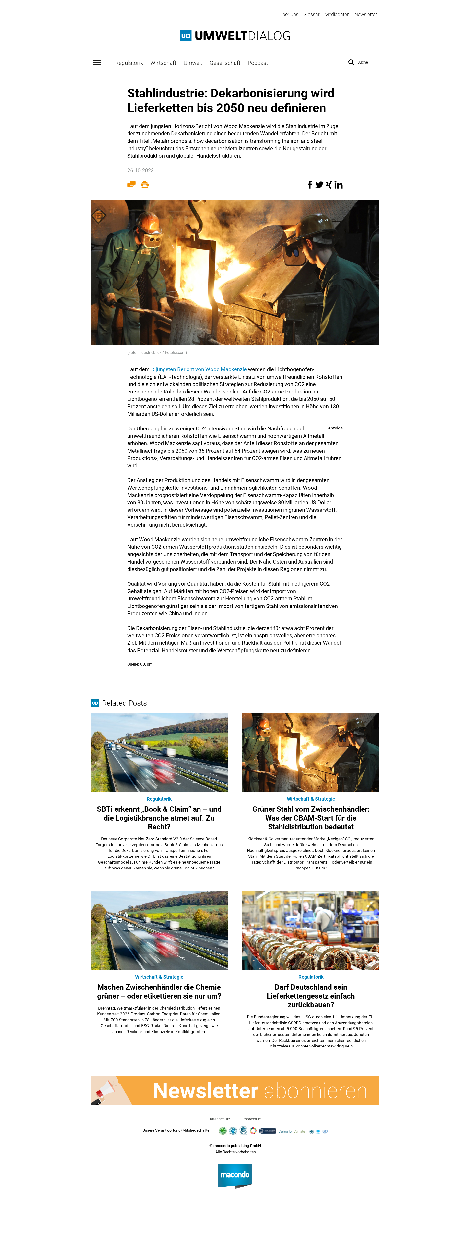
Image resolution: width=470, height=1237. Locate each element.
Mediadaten (337, 14)
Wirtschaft (163, 62)
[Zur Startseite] (235, 35)
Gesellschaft (225, 62)
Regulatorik (129, 62)
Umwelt (193, 62)
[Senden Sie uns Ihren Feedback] (131, 185)
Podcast (258, 62)
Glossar (311, 14)
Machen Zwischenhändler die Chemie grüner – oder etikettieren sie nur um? (159, 991)
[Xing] (329, 187)
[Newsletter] (235, 1090)
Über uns (288, 14)
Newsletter (365, 14)
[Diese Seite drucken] (145, 185)
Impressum (252, 1119)
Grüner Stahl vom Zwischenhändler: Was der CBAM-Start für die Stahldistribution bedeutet (311, 818)
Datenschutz (219, 1119)
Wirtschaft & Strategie (311, 799)
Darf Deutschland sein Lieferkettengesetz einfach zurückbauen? (311, 996)
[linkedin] (338, 187)
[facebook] (310, 187)
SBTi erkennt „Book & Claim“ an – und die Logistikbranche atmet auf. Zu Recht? (159, 818)
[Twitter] (320, 187)
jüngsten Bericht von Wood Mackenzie (201, 369)
